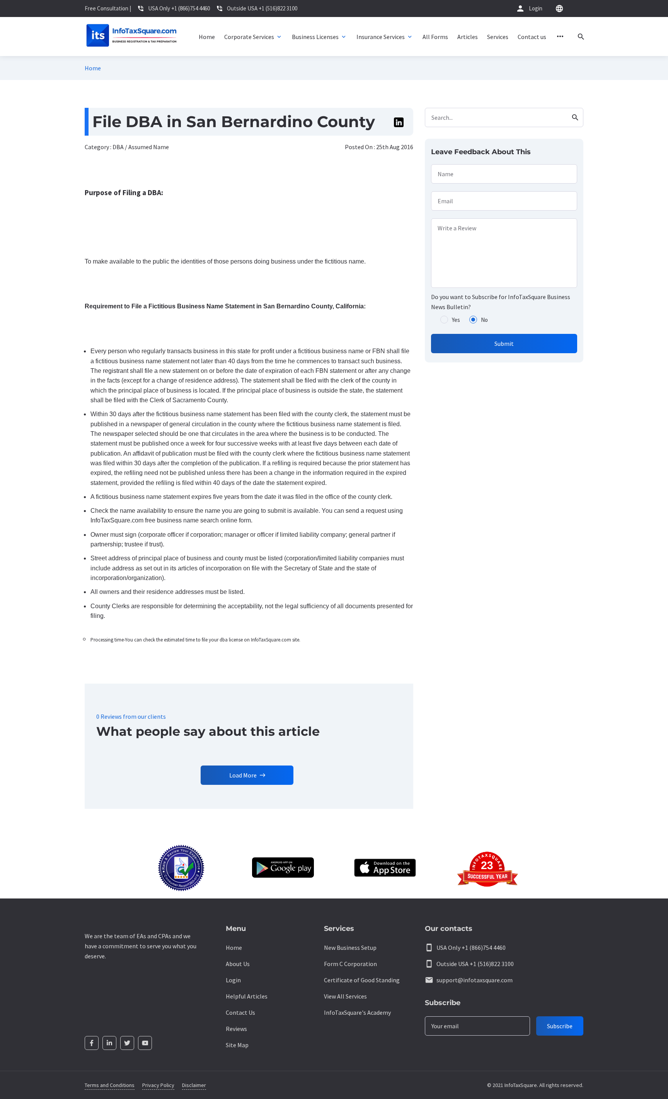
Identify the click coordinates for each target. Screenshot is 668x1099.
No (484, 319)
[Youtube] (145, 1043)
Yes (456, 319)
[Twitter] (127, 1043)
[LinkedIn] (109, 1043)
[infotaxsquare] (131, 36)
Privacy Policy (158, 1085)
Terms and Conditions (110, 1085)
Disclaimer (194, 1085)
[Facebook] (92, 1043)
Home (93, 68)
